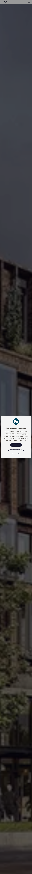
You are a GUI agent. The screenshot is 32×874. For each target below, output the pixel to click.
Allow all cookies (15, 445)
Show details (16, 454)
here (24, 440)
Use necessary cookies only (15, 449)
